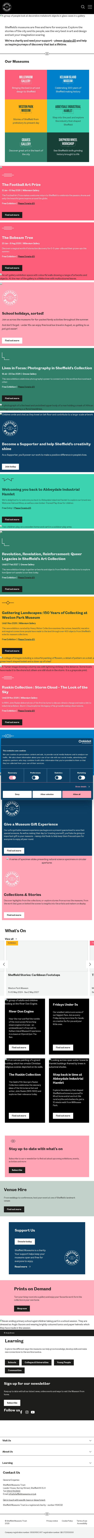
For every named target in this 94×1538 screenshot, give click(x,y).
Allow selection (47, 794)
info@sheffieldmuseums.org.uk (22, 1494)
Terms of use (82, 1521)
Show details (80, 787)
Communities (15, 1370)
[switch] (35, 778)
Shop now (22, 1308)
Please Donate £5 (26, 203)
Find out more (12, 215)
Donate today (25, 1241)
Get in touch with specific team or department (24, 1500)
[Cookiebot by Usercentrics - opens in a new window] (80, 742)
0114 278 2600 (13, 1491)
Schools (12, 1362)
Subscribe (17, 1170)
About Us (7, 1451)
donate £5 (69, 40)
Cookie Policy (67, 1521)
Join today (10, 466)
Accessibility (82, 1523)
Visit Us (6, 1440)
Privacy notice (52, 1521)
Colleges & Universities (36, 1362)
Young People (64, 1362)
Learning (7, 1463)
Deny (17, 794)
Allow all (76, 794)
